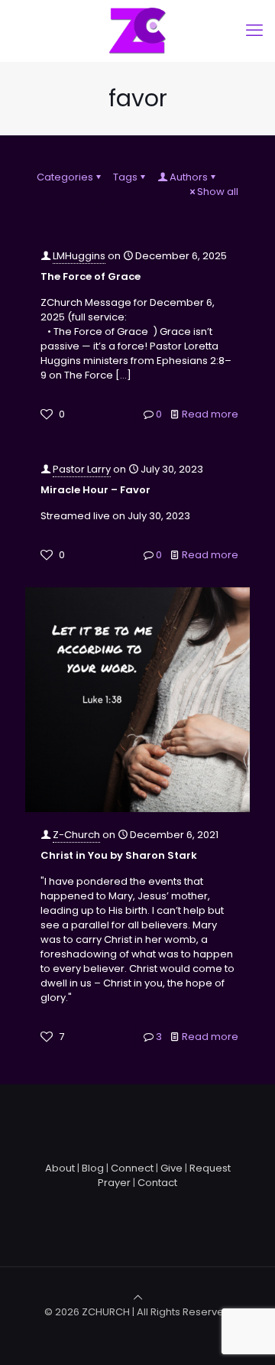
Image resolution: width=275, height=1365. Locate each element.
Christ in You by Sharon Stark (118, 855)
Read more (210, 414)
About (60, 1168)
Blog (93, 1168)
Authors (189, 177)
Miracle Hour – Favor (95, 490)
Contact (157, 1182)
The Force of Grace (90, 276)
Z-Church (76, 834)
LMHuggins (79, 256)
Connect (132, 1168)
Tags (125, 177)
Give (171, 1168)
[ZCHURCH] (137, 31)
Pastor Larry (82, 469)
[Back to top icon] (138, 1297)
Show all (217, 191)
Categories (65, 177)
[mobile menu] (254, 31)
